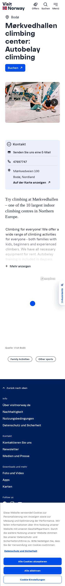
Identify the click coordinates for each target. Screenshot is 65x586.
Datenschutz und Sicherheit (22, 425)
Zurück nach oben (17, 387)
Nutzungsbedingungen (18, 418)
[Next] (54, 102)
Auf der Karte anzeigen (29, 182)
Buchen (13, 68)
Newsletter (11, 449)
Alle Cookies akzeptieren (32, 561)
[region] (32, 307)
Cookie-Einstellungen (32, 579)
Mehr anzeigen (20, 266)
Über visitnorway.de (17, 405)
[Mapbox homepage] (47, 279)
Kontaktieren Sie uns (17, 442)
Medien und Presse (16, 456)
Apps (6, 480)
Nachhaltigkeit (13, 412)
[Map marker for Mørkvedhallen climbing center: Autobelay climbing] (32, 303)
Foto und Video (13, 473)
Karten (7, 486)
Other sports (45, 359)
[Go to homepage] (14, 6)
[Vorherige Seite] (11, 102)
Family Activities (20, 359)
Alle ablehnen (32, 570)
